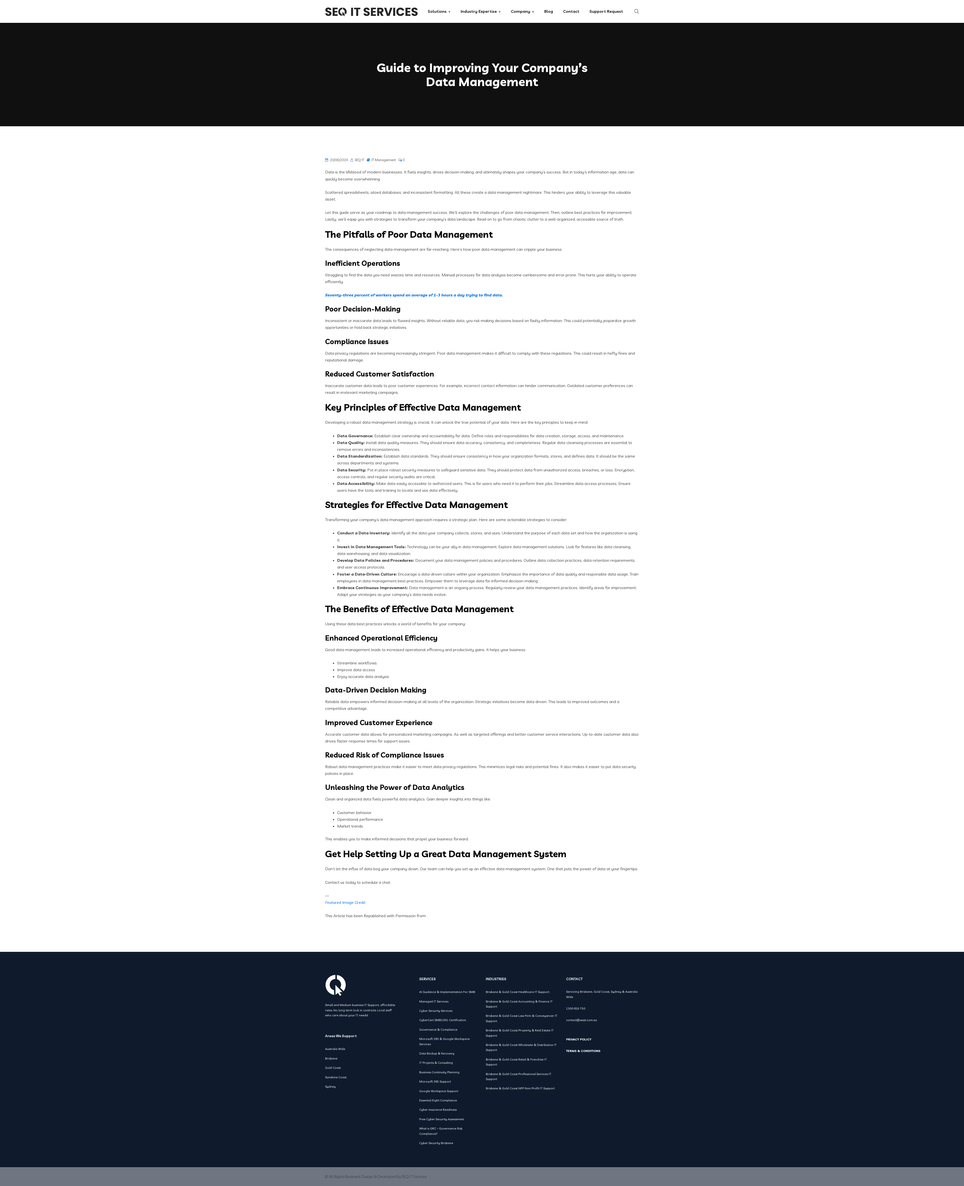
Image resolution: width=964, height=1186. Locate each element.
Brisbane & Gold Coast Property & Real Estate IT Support (520, 1032)
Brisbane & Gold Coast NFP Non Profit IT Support (520, 1088)
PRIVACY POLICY (578, 1039)
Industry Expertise (479, 11)
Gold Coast (333, 1068)
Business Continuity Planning (439, 1072)
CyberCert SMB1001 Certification (442, 1020)
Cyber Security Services (435, 1011)
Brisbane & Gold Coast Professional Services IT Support (518, 1076)
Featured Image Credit (345, 902)
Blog (548, 11)
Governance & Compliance (438, 1029)
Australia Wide (335, 1049)
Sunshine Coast (335, 1077)
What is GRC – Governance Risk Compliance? (440, 1131)
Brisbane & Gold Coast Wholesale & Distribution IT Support (521, 1047)
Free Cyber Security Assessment (441, 1119)
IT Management (384, 160)
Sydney (330, 1086)
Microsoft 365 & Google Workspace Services (444, 1041)
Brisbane (331, 1058)
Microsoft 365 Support (435, 1081)
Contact (571, 11)
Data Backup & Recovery (436, 1053)
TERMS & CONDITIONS (583, 1051)
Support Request (606, 11)
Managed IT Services (433, 1001)
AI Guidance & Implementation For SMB (447, 992)
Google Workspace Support (438, 1091)
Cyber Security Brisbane (436, 1143)
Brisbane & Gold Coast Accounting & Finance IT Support (519, 1004)
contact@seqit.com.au (581, 1020)
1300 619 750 (575, 1008)
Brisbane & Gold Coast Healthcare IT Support (517, 992)
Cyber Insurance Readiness (438, 1109)
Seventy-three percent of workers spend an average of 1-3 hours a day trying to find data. (414, 294)
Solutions (437, 11)
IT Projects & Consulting (436, 1063)
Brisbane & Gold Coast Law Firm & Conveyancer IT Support (521, 1018)
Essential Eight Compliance (438, 1100)
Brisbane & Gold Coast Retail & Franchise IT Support (516, 1061)
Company (520, 11)
